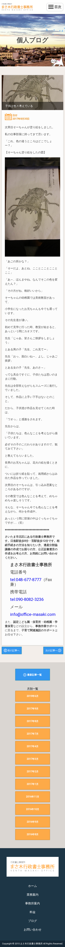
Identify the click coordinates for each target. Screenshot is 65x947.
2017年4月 (32, 746)
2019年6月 (32, 696)
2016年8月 (32, 834)
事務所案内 (32, 903)
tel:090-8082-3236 (27, 599)
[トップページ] (32, 7)
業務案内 (32, 894)
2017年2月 (32, 771)
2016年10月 (32, 809)
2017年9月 (32, 708)
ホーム (32, 886)
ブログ (32, 921)
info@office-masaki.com (32, 614)
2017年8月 (32, 721)
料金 (33, 912)
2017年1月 (32, 784)
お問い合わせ (32, 929)
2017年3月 (32, 758)
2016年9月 (32, 821)
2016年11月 (32, 796)
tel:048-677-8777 (25, 579)
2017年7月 (32, 733)
